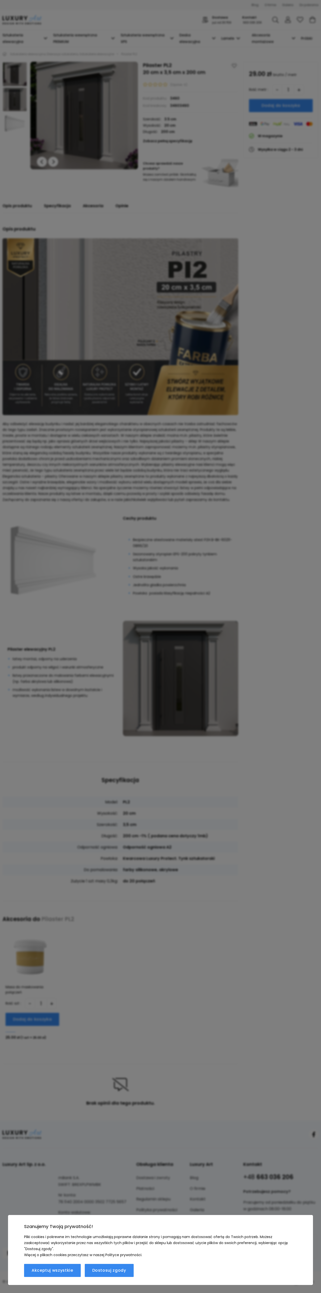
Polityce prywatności (123, 1254)
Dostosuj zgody (109, 1270)
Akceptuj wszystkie (52, 1270)
